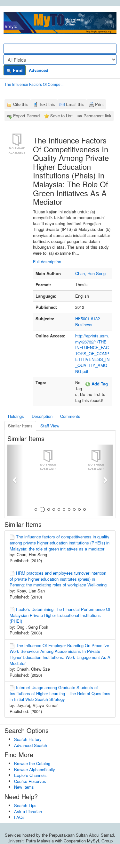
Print (99, 104)
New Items (24, 787)
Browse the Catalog (32, 763)
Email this (75, 104)
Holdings (16, 416)
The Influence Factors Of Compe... (33, 84)
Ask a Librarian (28, 811)
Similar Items (20, 426)
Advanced (38, 70)
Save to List (61, 116)
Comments (70, 416)
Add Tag (99, 384)
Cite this (20, 104)
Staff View (49, 426)
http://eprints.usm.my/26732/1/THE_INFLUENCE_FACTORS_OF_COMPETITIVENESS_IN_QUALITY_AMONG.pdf (92, 353)
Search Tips (25, 805)
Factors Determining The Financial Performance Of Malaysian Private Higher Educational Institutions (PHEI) (60, 615)
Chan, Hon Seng (90, 273)
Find (17, 70)
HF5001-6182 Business (87, 321)
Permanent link (97, 116)
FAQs (19, 817)
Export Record (26, 116)
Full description (47, 262)
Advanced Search (30, 745)
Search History (28, 739)
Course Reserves (30, 781)
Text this (47, 104)
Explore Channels (30, 775)
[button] (15, 480)
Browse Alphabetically (34, 769)
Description (42, 416)
